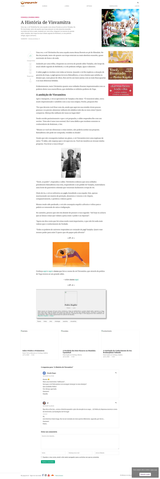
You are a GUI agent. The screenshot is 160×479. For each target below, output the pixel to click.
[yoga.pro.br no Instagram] (46, 475)
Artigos (89, 6)
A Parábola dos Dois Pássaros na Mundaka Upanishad (79, 351)
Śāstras (80, 355)
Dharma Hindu (33, 17)
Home (22, 6)
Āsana (39, 321)
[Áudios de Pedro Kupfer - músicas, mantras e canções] (52, 475)
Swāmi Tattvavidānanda (29, 353)
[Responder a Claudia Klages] (116, 373)
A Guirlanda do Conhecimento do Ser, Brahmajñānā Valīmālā (117, 351)
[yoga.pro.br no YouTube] (49, 475)
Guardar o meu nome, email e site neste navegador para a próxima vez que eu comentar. (71, 457)
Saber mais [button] (153, 470)
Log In (137, 6)
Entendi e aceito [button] (145, 474)
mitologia (57, 321)
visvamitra (73, 321)
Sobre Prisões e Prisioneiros (33, 351)
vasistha (65, 321)
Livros (67, 6)
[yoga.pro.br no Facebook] (43, 475)
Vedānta (45, 353)
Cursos (44, 6)
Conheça (24, 17)
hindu (45, 321)
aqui (45, 271)
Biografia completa (43, 316)
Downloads (113, 6)
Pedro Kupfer (71, 305)
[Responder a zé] (116, 403)
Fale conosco (59, 475)
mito (51, 321)
